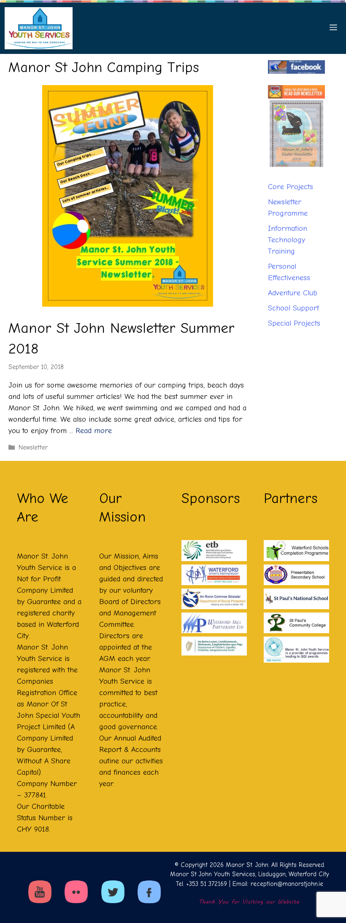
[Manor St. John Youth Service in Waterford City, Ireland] (39, 28)
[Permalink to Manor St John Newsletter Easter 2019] (296, 138)
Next (310, 176)
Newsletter (33, 447)
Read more (94, 430)
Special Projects (294, 330)
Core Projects (290, 194)
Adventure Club (292, 300)
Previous (282, 176)
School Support (293, 315)
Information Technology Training (287, 247)
